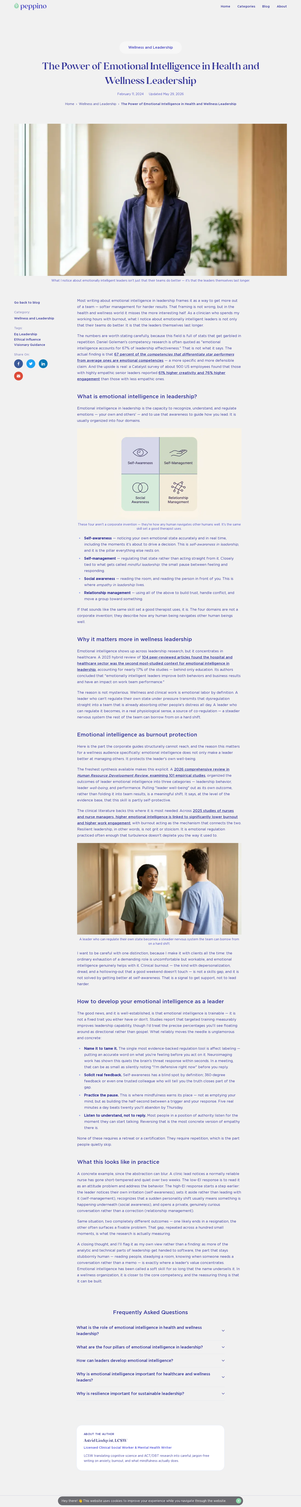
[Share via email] (18, 376)
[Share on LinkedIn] (43, 363)
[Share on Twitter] (30, 363)
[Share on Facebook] (18, 363)
